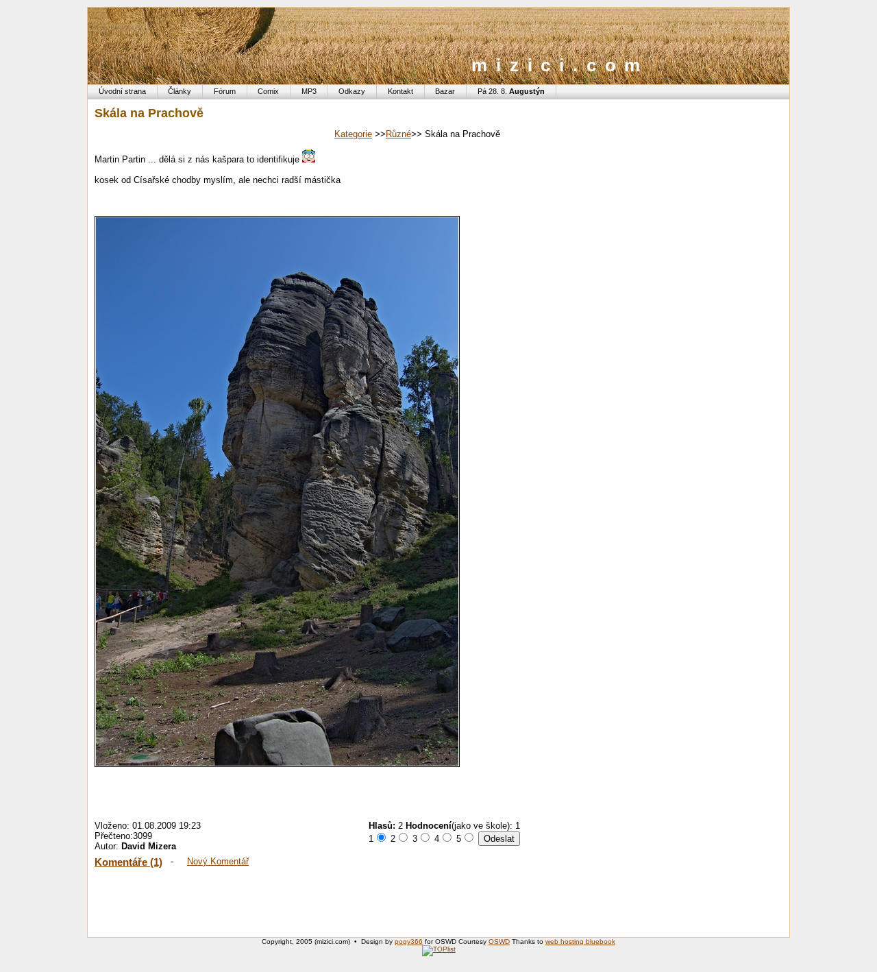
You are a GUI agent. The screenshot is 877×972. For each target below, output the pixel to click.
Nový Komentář (218, 861)
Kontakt (400, 91)
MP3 (309, 91)
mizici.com (560, 65)
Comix (268, 91)
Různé (398, 134)
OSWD (499, 941)
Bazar (445, 91)
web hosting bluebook (580, 941)
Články (179, 91)
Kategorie (353, 134)
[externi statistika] (439, 949)
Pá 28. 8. (511, 91)
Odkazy (351, 91)
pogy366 (409, 941)
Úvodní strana (122, 91)
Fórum (225, 91)
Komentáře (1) (128, 862)
